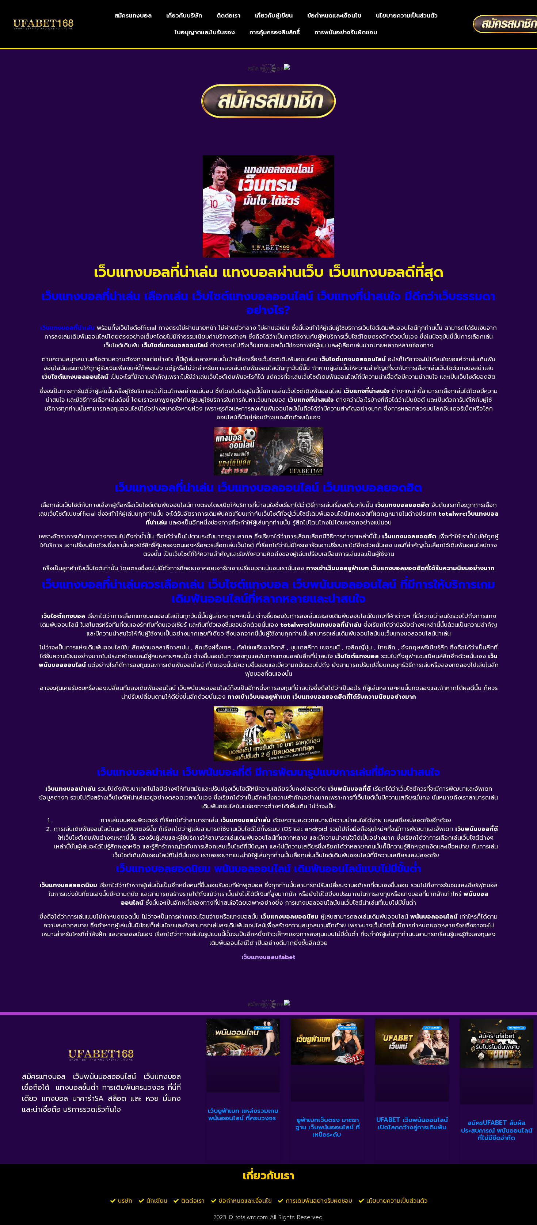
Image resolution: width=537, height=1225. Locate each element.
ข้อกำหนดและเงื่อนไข (334, 15)
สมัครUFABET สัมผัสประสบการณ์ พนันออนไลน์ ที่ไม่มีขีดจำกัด (496, 1130)
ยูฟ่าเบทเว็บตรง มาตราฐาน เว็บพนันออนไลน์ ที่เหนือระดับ (328, 1127)
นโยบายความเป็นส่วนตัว (407, 15)
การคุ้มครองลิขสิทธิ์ (275, 32)
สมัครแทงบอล (133, 15)
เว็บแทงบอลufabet (268, 957)
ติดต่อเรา (228, 15)
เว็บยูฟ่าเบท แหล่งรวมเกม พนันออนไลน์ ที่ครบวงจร (243, 1114)
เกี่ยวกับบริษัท (184, 15)
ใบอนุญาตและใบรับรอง (205, 32)
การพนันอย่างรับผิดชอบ (346, 32)
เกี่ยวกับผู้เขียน (274, 15)
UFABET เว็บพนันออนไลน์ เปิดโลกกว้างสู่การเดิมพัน (412, 1123)
